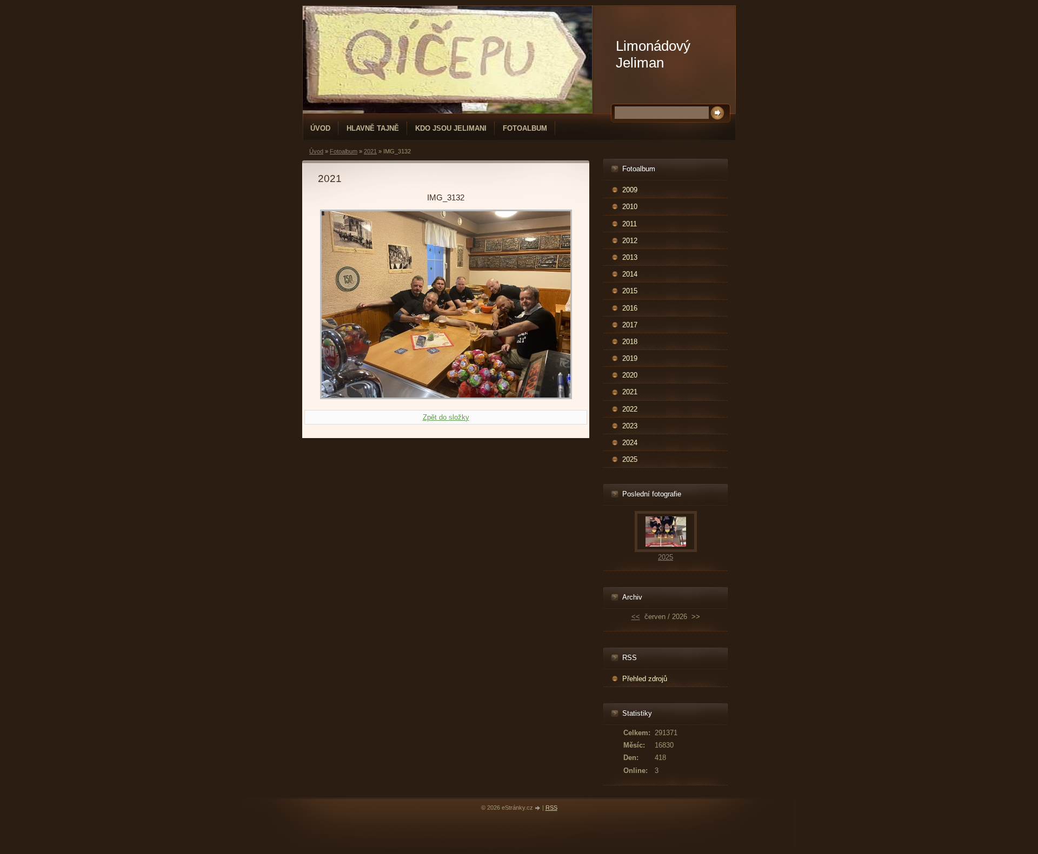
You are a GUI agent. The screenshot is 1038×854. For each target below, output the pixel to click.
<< (635, 617)
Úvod (320, 128)
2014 (629, 274)
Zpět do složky (446, 417)
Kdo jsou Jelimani (451, 128)
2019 (629, 358)
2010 (629, 207)
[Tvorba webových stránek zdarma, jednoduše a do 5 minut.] (538, 808)
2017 (629, 325)
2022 (629, 409)
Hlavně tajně (373, 128)
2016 (629, 308)
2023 (629, 426)
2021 (370, 151)
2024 (629, 443)
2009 (629, 190)
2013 (629, 257)
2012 (629, 241)
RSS (551, 807)
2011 (629, 224)
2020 (629, 375)
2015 (629, 291)
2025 (629, 459)
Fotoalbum (525, 128)
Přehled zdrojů (644, 679)
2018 (629, 342)
